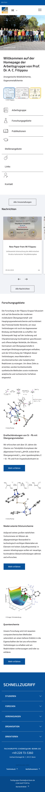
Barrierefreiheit (21, 787)
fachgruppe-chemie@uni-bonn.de (22, 749)
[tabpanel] (22, 32)
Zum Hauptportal (23, 783)
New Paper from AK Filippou (22, 246)
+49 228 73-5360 (22, 752)
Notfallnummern (32, 769)
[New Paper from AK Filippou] (38, 270)
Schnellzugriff (19, 684)
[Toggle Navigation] (40, 10)
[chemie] (5, 10)
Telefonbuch (11, 769)
